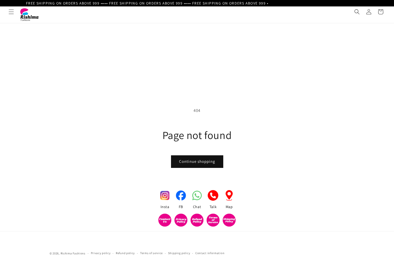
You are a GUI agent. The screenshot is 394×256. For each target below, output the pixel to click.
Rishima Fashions (73, 253)
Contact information (209, 253)
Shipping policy (179, 253)
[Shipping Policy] (229, 221)
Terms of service (151, 253)
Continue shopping (197, 161)
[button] (11, 12)
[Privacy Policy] (181, 221)
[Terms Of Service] (213, 221)
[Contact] (165, 221)
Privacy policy (101, 253)
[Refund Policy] (197, 221)
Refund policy (125, 253)
